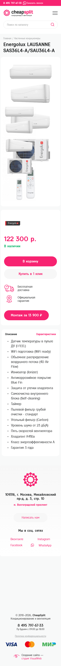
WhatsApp (45, 545)
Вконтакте (17, 539)
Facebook (16, 545)
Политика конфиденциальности (30, 636)
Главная (7, 38)
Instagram (44, 539)
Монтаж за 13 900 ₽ (26, 315)
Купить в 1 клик (31, 274)
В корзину (30, 261)
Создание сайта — (32, 655)
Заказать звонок (35, 3)
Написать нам (30, 517)
